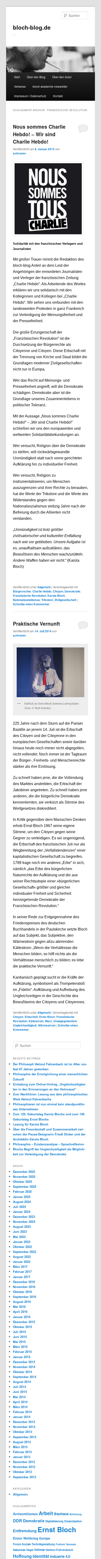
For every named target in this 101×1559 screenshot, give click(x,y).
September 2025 (24, 1186)
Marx (48, 1021)
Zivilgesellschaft (65, 600)
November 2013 (24, 1426)
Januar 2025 (21, 1196)
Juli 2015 (19, 1331)
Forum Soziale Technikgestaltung (34, 1544)
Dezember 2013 (24, 1421)
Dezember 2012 (24, 1462)
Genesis (71, 1544)
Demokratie (72, 591)
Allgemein (44, 587)
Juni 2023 (20, 1231)
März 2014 (20, 1407)
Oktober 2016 (22, 1291)
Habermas (19, 1550)
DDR (17, 1520)
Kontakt (58, 96)
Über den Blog (36, 77)
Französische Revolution (29, 595)
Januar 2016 (21, 1317)
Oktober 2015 (22, 1326)
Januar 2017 (21, 1276)
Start (17, 77)
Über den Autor (62, 77)
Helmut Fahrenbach (59, 1550)
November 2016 (24, 1286)
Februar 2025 (22, 1191)
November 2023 (24, 1221)
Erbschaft (31, 1017)
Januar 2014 (21, 1416)
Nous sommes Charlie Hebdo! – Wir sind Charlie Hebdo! (39, 134)
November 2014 (24, 1367)
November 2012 (24, 1466)
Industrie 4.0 (60, 1556)
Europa (44, 1538)
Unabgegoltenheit (65, 1021)
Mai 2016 (19, 1306)
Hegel (29, 1550)
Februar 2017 (22, 1271)
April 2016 (20, 1311)
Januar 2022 (21, 1261)
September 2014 (24, 1376)
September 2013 (24, 1437)
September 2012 (24, 1477)
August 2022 (22, 1256)
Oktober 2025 (22, 1181)
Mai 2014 (19, 1397)
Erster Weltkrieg (25, 1538)
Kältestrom (36, 1021)
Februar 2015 (22, 1351)
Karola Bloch (56, 595)
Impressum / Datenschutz (30, 96)
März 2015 (20, 1346)
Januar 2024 (21, 1211)
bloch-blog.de (31, 27)
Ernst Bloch (47, 1017)
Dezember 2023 (24, 1216)
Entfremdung (25, 1530)
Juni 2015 (20, 1336)
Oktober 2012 (22, 1471)
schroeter (19, 153)
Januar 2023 (21, 1241)
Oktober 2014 (22, 1371)
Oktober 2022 (22, 1246)
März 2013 (20, 1447)
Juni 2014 (20, 1391)
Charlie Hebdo (41, 591)
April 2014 (20, 1402)
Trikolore (47, 600)
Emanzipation (73, 1521)
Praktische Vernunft (36, 623)
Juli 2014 (19, 1386)
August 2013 (22, 1442)
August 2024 (22, 1201)
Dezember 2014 (24, 1362)
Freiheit (60, 1544)
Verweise (20, 86)
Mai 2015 (19, 1341)
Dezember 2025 (24, 1171)
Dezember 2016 (24, 1281)
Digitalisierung (54, 1521)
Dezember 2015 (24, 1322)
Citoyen (58, 591)
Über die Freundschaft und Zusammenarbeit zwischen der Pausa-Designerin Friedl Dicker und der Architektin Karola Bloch (49, 1134)
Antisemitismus (25, 1513)
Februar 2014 (22, 1412)
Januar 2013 (21, 1457)
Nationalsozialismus (26, 600)
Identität (41, 1556)
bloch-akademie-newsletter (50, 86)
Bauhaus (61, 1513)
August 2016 (22, 1301)
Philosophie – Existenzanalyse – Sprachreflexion (48, 1144)
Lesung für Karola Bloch (30, 1124)
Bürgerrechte (22, 591)
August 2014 (22, 1381)
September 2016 (24, 1296)
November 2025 (24, 1176)
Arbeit (46, 1513)
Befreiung (76, 1514)
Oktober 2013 (22, 1431)
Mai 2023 (19, 1236)
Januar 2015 (21, 1357)
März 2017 (20, 1266)
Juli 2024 (19, 1206)
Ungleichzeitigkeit (25, 1025)
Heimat (39, 1549)
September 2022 (24, 1251)
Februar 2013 (22, 1452)
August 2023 (22, 1226)
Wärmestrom (47, 1025)
